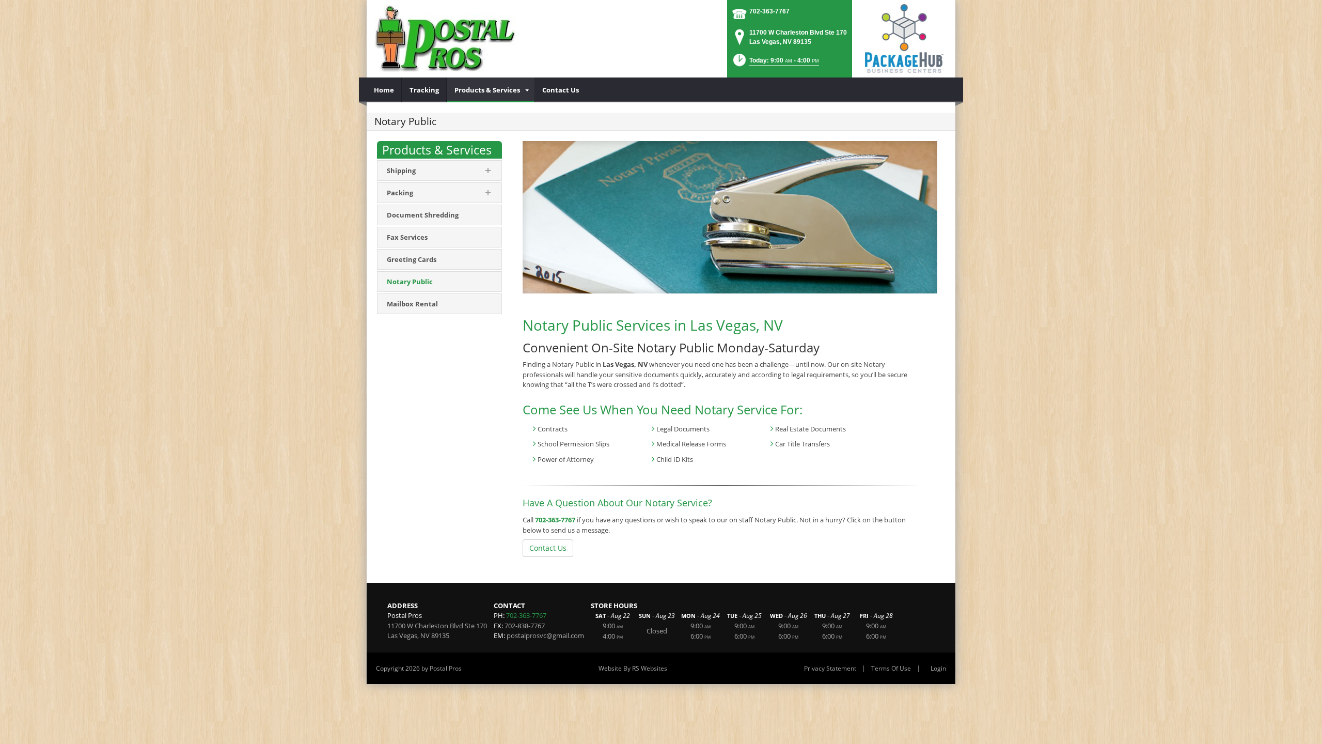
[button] (775, 63)
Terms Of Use (891, 668)
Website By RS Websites (633, 668)
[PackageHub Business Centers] (903, 37)
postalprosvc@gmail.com (545, 635)
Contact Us (547, 548)
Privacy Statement (830, 668)
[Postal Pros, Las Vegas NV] (445, 38)
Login (938, 668)
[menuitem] (384, 90)
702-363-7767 (769, 11)
